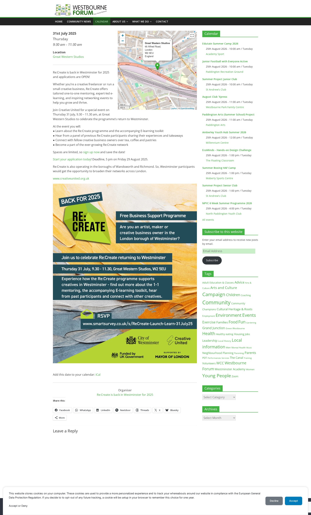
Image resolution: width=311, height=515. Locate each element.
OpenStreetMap (187, 108)
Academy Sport (215, 54)
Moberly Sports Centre (219, 178)
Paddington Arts (215, 125)
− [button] (122, 41)
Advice (239, 282)
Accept (293, 500)
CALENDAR (101, 21)
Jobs (247, 334)
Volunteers (209, 363)
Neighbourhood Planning (217, 353)
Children (233, 294)
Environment (229, 315)
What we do (140, 21)
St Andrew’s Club (216, 89)
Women (250, 369)
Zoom (235, 376)
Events (249, 315)
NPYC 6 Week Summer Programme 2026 (227, 203)
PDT (204, 357)
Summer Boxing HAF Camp (219, 168)
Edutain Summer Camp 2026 (220, 43)
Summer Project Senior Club (219, 185)
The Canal (236, 358)
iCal (98, 375)
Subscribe (212, 260)
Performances (214, 358)
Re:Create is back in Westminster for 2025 (125, 395)
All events (208, 219)
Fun (241, 322)
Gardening (251, 322)
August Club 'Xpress (214, 96)
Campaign (213, 294)
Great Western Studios (68, 57)
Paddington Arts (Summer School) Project (228, 114)
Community (216, 302)
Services (225, 358)
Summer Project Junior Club (219, 79)
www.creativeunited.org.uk (71, 178)
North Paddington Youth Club (224, 213)
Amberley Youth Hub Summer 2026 (224, 132)
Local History (224, 340)
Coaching (246, 295)
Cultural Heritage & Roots (234, 309)
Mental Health (238, 347)
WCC (220, 363)
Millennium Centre (217, 142)
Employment (208, 315)
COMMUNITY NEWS (79, 21)
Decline (274, 500)
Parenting (239, 353)
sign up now (91, 152)
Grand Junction (213, 328)
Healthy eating (224, 334)
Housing (239, 334)
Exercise (209, 322)
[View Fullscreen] (192, 35)
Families (222, 322)
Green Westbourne (235, 328)
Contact (162, 21)
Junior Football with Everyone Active (225, 61)
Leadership (209, 341)
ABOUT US (118, 21)
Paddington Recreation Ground (224, 71)
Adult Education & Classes (218, 282)
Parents (250, 353)
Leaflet (174, 108)
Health (208, 333)
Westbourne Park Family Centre (225, 107)
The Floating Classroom (220, 160)
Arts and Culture (223, 287)
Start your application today (72, 159)
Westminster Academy (230, 369)
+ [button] (122, 35)
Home (59, 21)
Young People (216, 375)
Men (228, 347)
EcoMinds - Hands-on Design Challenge (226, 150)
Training (248, 358)
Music (249, 347)
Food (233, 321)
